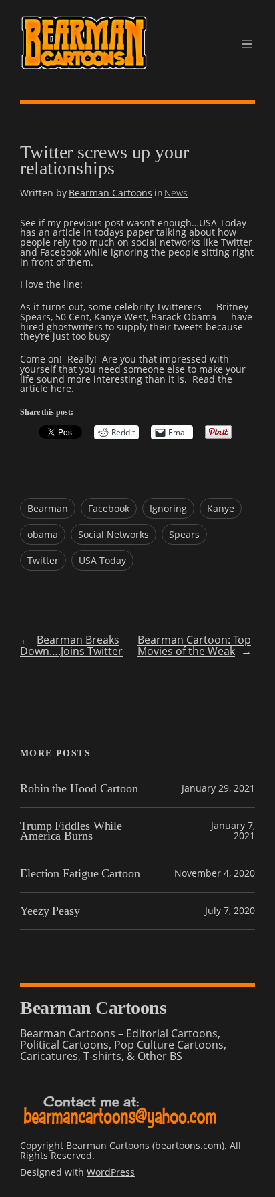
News (176, 192)
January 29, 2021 (218, 788)
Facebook (108, 508)
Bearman (47, 508)
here (61, 388)
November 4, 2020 (214, 873)
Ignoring (168, 508)
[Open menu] (247, 44)
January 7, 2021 (233, 830)
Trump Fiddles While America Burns (71, 831)
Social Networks (113, 534)
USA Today (102, 560)
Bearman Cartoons (110, 192)
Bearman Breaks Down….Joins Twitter (71, 645)
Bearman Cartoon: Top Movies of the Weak (194, 645)
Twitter (43, 560)
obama (42, 534)
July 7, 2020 (230, 910)
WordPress (111, 1172)
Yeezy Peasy (50, 911)
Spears (184, 534)
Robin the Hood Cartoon (79, 789)
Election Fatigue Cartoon (80, 874)
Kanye (220, 508)
